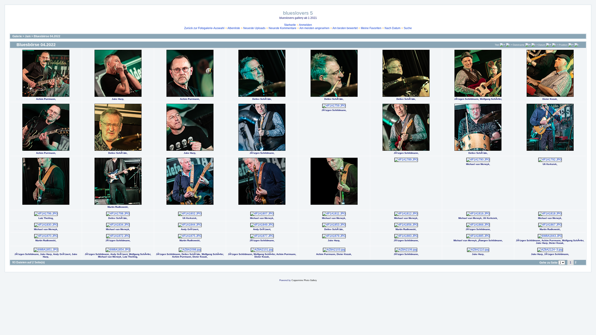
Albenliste (233, 28)
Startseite (290, 25)
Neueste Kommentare (282, 28)
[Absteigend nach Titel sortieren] (508, 44)
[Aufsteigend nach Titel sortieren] (502, 44)
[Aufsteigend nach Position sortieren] (571, 44)
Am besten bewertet (345, 28)
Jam (28, 36)
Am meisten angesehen (314, 28)
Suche (408, 28)
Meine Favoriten (371, 28)
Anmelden (305, 25)
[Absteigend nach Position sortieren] (576, 44)
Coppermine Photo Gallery (304, 280)
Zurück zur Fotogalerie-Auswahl (204, 28)
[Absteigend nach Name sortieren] (533, 44)
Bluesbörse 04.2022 (47, 36)
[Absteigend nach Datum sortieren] (554, 44)
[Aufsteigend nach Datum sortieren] (548, 44)
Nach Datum (392, 28)
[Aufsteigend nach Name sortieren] (528, 44)
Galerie (17, 36)
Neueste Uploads (254, 28)
